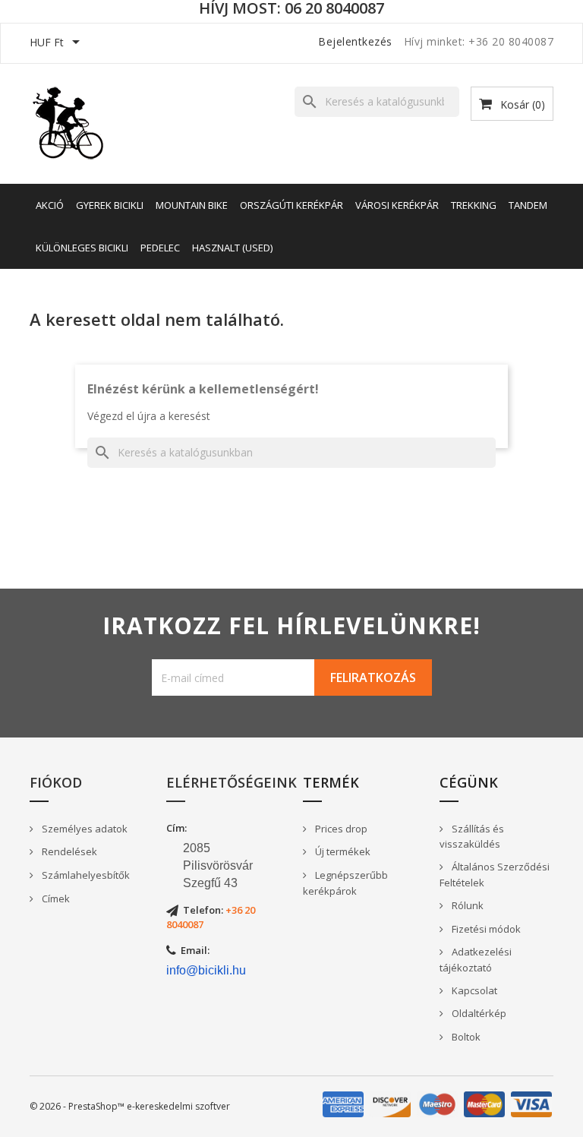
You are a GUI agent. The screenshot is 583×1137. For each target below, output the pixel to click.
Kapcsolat (473, 990)
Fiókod (56, 782)
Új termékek (341, 851)
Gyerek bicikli (109, 205)
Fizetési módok (485, 929)
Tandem (528, 205)
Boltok (465, 1037)
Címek (54, 898)
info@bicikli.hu (206, 970)
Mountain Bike (192, 205)
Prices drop (340, 828)
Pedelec (160, 247)
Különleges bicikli (82, 247)
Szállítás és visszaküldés (472, 836)
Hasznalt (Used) (232, 247)
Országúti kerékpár (291, 205)
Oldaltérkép (477, 1013)
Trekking (473, 205)
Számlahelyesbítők (84, 875)
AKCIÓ (50, 205)
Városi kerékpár (397, 205)
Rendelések (68, 851)
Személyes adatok (83, 828)
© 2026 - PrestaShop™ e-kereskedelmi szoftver (130, 1106)
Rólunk (466, 905)
